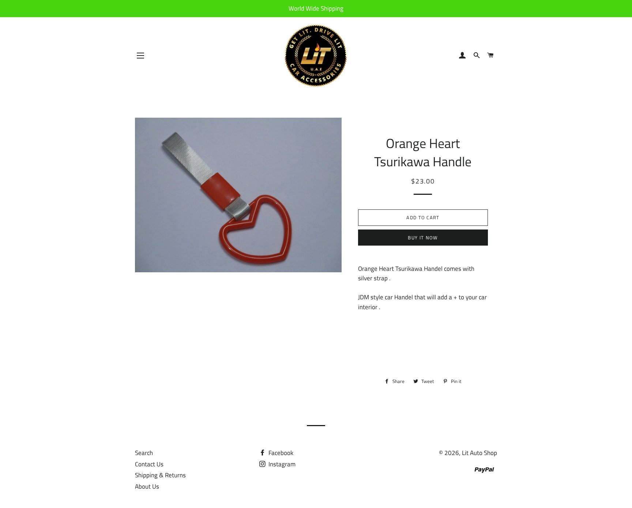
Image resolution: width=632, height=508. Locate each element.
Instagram (281, 464)
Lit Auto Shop (479, 453)
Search (144, 453)
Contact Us (149, 464)
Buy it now (423, 237)
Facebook (280, 453)
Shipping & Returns (160, 475)
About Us (147, 486)
